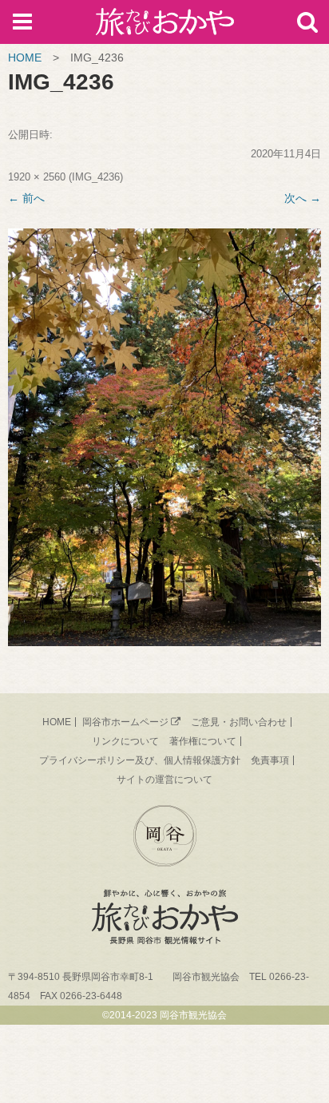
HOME (25, 57)
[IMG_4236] (164, 437)
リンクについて (125, 741)
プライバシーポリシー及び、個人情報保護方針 (139, 760)
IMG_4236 (96, 177)
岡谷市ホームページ (125, 722)
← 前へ (26, 198)
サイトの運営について (164, 779)
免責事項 (270, 760)
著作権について (202, 741)
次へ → (302, 198)
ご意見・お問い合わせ (239, 722)
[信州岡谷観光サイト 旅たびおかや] (165, 25)
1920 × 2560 (36, 177)
